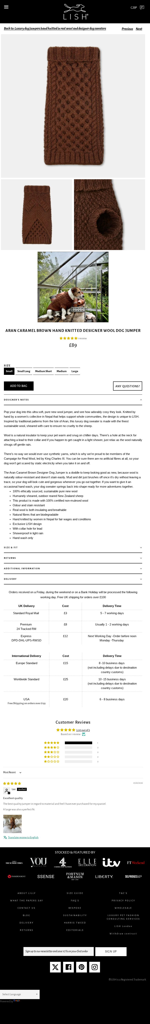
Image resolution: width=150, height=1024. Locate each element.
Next (139, 29)
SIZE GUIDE (75, 893)
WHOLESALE (123, 908)
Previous (127, 29)
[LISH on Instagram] (95, 968)
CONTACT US (27, 908)
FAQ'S (75, 900)
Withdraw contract (123, 933)
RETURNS (26, 930)
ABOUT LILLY (27, 893)
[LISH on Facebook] (68, 968)
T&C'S (123, 893)
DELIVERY (27, 923)
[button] (69, 338)
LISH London (123, 926)
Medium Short (43, 371)
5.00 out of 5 (83, 730)
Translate (26, 1001)
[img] (12, 783)
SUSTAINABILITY (75, 915)
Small (9, 371)
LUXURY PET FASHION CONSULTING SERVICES (123, 917)
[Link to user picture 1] (12, 824)
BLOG (26, 915)
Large (74, 371)
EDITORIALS (75, 930)
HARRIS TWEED (75, 923)
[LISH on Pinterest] (82, 968)
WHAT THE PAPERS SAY (26, 900)
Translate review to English (23, 837)
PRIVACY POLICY (123, 900)
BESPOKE (75, 908)
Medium (62, 371)
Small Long (23, 371)
